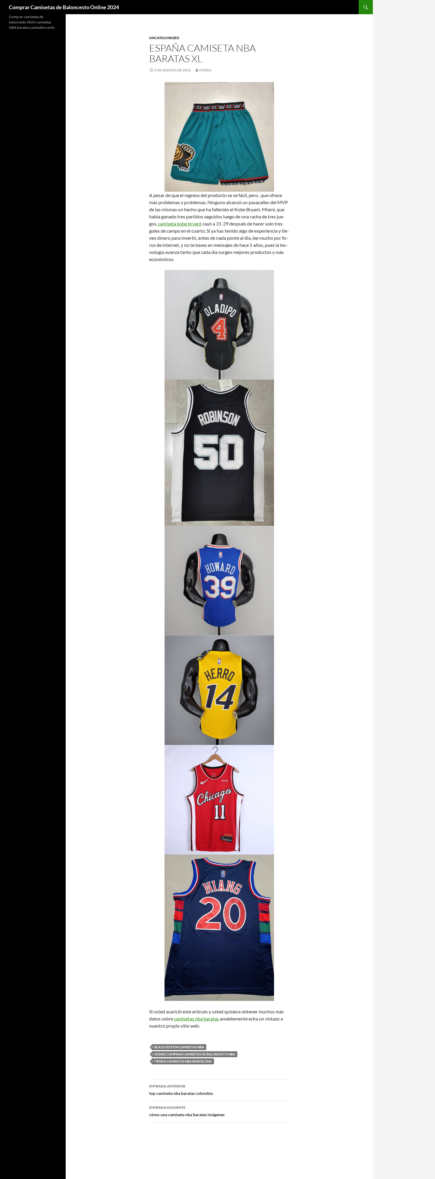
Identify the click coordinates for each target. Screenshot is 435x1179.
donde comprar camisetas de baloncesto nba (194, 1054)
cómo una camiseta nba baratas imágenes (187, 1111)
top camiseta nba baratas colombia (181, 1090)
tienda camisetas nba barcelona (183, 1061)
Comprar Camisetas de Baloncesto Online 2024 (64, 7)
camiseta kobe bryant (180, 223)
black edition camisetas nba (179, 1047)
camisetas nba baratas (196, 1018)
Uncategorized (164, 38)
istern (205, 70)
